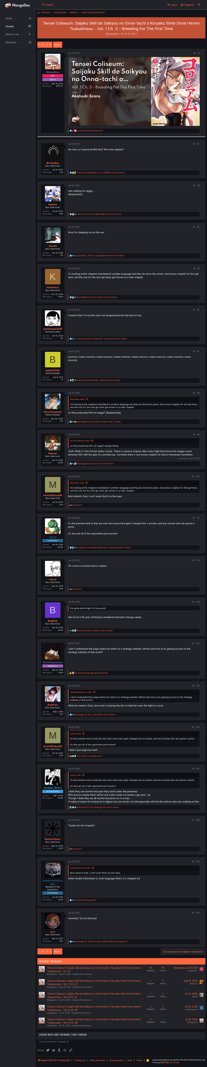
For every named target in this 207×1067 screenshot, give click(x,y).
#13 (198, 602)
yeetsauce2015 (52, 328)
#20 (198, 913)
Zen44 (53, 245)
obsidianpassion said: (81, 692)
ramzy (53, 579)
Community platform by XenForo (178, 1060)
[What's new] (199, 4)
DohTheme (174, 1062)
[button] (21, 34)
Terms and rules (97, 1060)
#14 (198, 643)
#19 (198, 861)
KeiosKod (53, 287)
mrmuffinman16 (52, 495)
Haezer (52, 453)
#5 (198, 268)
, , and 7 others (99, 421)
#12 (198, 560)
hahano (52, 204)
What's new (12, 34)
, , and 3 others (98, 807)
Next (56, 44)
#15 (198, 685)
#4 (198, 227)
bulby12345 (53, 370)
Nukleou (194, 983)
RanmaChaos (53, 839)
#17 (198, 768)
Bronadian (52, 162)
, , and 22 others (99, 214)
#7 (198, 351)
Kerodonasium (53, 411)
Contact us (79, 1060)
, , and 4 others (101, 338)
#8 (198, 393)
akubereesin (192, 1009)
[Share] (194, 53)
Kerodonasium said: (80, 440)
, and (90, 130)
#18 (198, 820)
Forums (10, 26)
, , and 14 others (100, 255)
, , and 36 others (101, 172)
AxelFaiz (52, 704)
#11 (198, 518)
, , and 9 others (98, 380)
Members (11, 42)
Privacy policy (117, 1060)
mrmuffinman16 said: (80, 868)
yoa (52, 931)
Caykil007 (193, 971)
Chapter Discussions (82, 974)
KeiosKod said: (77, 399)
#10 (198, 476)
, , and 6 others (95, 463)
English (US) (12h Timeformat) (55, 1060)
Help (130, 1060)
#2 (198, 144)
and (91, 673)
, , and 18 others (97, 297)
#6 (198, 310)
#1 (199, 53)
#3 (198, 185)
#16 (198, 727)
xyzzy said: (75, 733)
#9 (198, 434)
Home (9, 18)
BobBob (53, 620)
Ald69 (195, 996)
